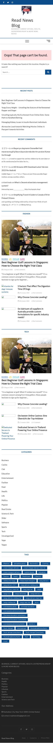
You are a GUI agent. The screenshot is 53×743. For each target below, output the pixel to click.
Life (10, 259)
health (15, 576)
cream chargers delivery (11, 572)
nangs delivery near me (34, 598)
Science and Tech (8, 699)
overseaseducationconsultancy (14, 611)
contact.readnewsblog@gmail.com (16, 716)
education (42, 572)
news (36, 602)
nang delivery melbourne (29, 585)
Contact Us (33, 738)
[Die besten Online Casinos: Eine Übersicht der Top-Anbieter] (8, 419)
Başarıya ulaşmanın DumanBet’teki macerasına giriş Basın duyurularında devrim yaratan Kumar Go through (26, 151)
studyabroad (21, 628)
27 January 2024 (24, 321)
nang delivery (44, 581)
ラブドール (6, 148)
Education (6, 473)
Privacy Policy (45, 738)
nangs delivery (35, 594)
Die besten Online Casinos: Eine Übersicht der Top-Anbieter (32, 417)
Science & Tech (8, 513)
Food (3, 487)
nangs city (6, 594)
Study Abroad (8, 628)
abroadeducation (20, 563)
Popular (16, 259)
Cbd (3, 469)
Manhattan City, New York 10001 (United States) (21, 712)
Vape (4, 540)
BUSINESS (34, 563)
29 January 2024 (24, 293)
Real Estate (6, 509)
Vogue (4, 545)
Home (24, 738)
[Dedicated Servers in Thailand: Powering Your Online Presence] (8, 433)
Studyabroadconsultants (11, 637)
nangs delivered (20, 594)
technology (36, 637)
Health (4, 491)
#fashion (6, 563)
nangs (39, 589)
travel (5, 641)
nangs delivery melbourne (12, 598)
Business (5, 259)
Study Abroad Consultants (35, 632)
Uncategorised (8, 536)
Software (5, 522)
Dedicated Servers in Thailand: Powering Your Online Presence (32, 429)
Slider (22, 259)
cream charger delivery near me (34, 568)
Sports (4, 527)
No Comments (20, 269)
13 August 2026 (8, 269)
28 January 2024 (24, 301)
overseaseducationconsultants (13, 624)
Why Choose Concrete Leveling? (32, 297)
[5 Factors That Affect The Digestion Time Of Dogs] (8, 289)
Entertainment (8, 478)
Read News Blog (22, 23)
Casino (4, 465)
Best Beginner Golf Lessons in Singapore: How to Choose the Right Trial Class (25, 264)
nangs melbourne (9, 602)
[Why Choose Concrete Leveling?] (8, 301)
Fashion (5, 482)
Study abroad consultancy (12, 632)
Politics (5, 500)
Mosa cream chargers (27, 581)
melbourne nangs (9, 581)
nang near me (27, 589)
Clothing (45, 563)
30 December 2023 (25, 434)
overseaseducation (9, 607)
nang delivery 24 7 (9, 585)
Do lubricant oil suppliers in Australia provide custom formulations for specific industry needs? (33, 313)
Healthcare (26, 576)
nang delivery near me (10, 589)
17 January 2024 (24, 422)
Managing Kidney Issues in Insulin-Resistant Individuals (24, 122)
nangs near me (25, 602)
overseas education (27, 607)
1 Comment (36, 422)
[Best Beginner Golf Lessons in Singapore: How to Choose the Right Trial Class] (26, 237)
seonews (32, 624)
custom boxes (29, 572)
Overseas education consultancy (14, 615)
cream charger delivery (11, 568)
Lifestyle (38, 576)
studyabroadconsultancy (39, 628)
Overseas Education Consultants (14, 620)
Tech (3, 531)
